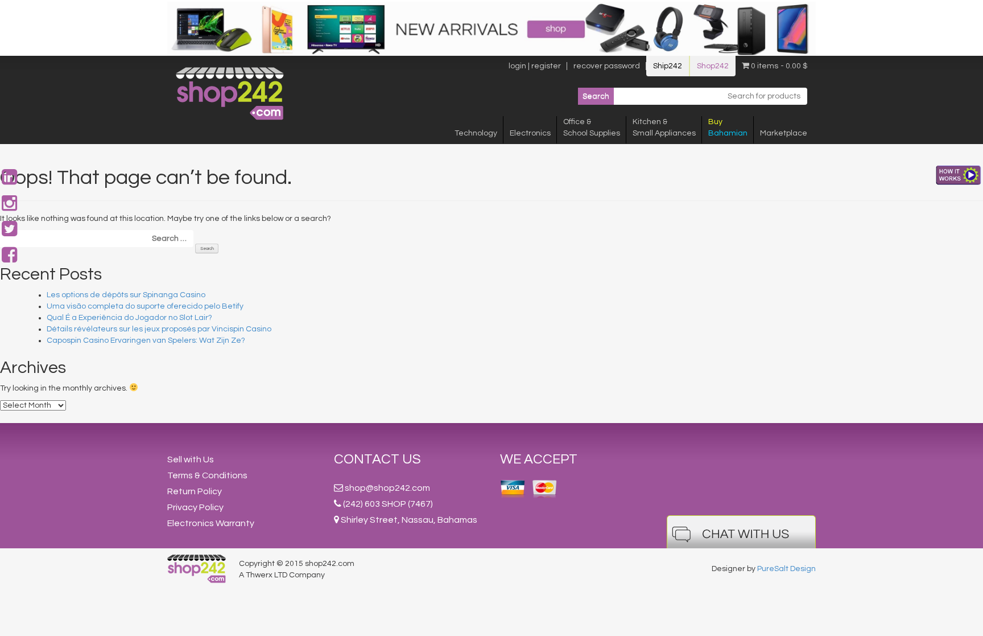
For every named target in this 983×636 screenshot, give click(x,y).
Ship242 (667, 66)
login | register (535, 66)
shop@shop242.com (387, 488)
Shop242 (713, 66)
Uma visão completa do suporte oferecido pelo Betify (145, 306)
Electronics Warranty (210, 523)
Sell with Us (190, 459)
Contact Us (377, 459)
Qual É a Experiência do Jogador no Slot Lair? (129, 318)
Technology (476, 133)
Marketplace (783, 133)
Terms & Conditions (207, 475)
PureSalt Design (786, 569)
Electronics (530, 133)
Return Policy (194, 491)
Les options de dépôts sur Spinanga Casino (126, 295)
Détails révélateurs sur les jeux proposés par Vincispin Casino (159, 329)
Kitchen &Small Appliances (664, 127)
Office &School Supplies (591, 127)
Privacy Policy (195, 507)
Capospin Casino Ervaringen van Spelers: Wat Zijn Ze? (146, 340)
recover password (606, 66)
